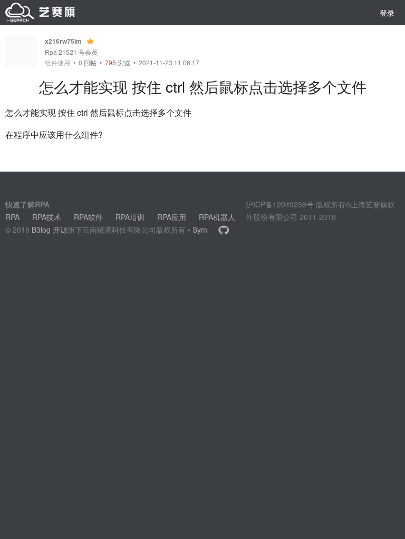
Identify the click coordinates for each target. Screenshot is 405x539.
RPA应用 (171, 217)
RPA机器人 (217, 217)
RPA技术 (46, 217)
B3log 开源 (50, 229)
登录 (387, 12)
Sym (199, 229)
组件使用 (57, 62)
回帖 (88, 62)
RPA (12, 217)
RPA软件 (88, 217)
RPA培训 (129, 217)
